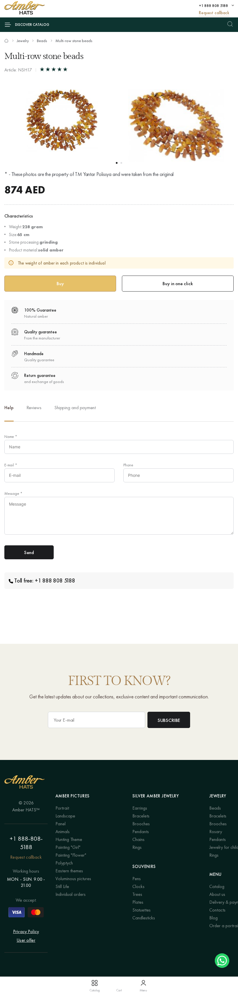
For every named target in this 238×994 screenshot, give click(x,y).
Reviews (34, 407)
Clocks (138, 886)
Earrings (139, 808)
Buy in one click (178, 283)
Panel (60, 824)
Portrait (62, 808)
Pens (136, 879)
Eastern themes (69, 871)
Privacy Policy (26, 931)
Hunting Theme (68, 839)
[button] (117, 163)
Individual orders (70, 894)
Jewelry (23, 40)
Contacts (217, 910)
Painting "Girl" (67, 847)
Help (9, 407)
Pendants (140, 831)
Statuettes (141, 910)
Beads (42, 40)
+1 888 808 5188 (213, 5)
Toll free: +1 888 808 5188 (44, 580)
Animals (62, 831)
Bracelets (140, 816)
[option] (34, 412)
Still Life (62, 886)
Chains (138, 839)
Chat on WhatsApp (222, 960)
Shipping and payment (75, 407)
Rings (137, 847)
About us (217, 894)
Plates (137, 902)
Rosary (215, 831)
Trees (137, 894)
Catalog (216, 886)
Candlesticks (143, 918)
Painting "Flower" (70, 855)
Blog (213, 918)
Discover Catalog (32, 24)
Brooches (141, 824)
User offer (26, 940)
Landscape (65, 816)
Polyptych (64, 863)
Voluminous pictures (73, 879)
